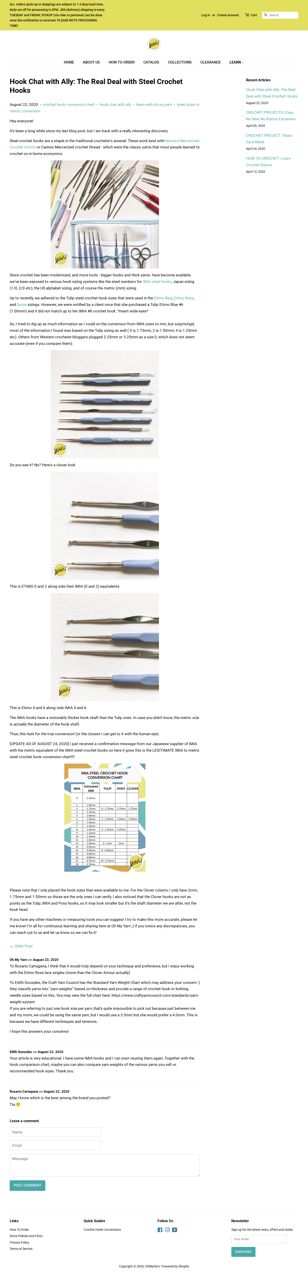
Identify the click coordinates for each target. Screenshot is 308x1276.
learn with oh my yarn (154, 104)
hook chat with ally (115, 104)
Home (69, 62)
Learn (236, 62)
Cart (254, 15)
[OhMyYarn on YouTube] (174, 1231)
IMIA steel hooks (157, 281)
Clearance (210, 62)
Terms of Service (21, 1249)
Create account (228, 15)
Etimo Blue (163, 298)
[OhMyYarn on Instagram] (167, 1231)
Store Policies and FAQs (26, 1236)
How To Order (122, 62)
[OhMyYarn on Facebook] (160, 1231)
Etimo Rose (184, 298)
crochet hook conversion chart (69, 104)
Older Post (23, 946)
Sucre (22, 304)
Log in (205, 15)
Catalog (151, 62)
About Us (91, 62)
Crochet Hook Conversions (102, 1230)
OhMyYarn (152, 1266)
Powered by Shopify (175, 1266)
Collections (180, 62)
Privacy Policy (19, 1242)
